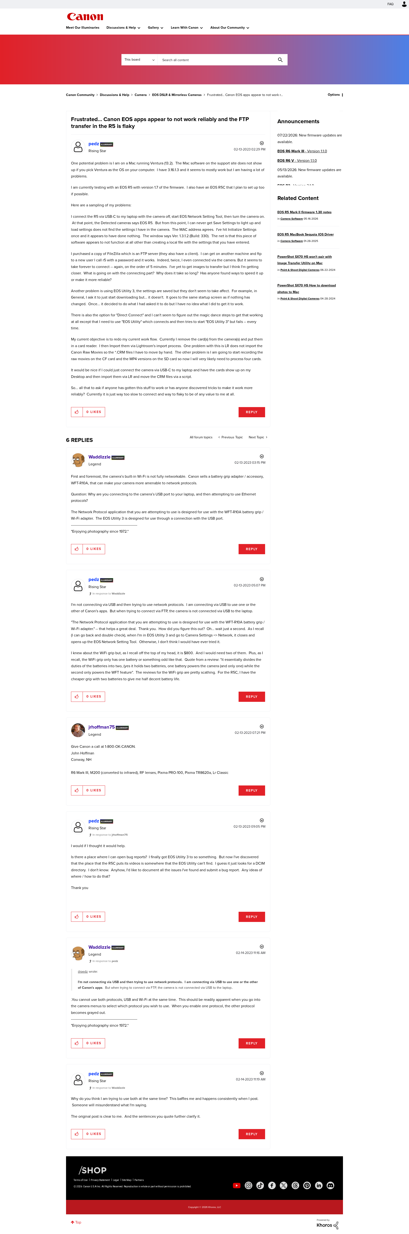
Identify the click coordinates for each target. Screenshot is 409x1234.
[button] (270, 578)
